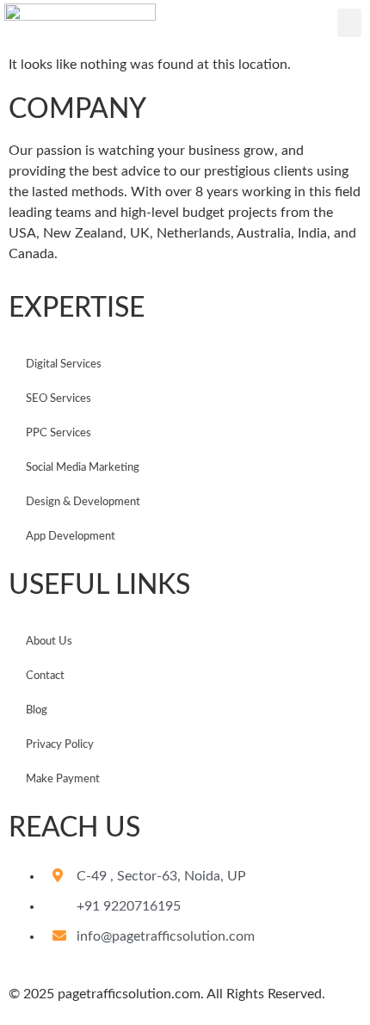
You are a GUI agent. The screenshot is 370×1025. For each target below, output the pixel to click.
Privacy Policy (60, 744)
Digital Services (64, 364)
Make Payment (63, 779)
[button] (349, 23)
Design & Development (83, 502)
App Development (70, 536)
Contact (45, 676)
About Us (49, 641)
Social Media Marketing (82, 467)
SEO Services (58, 398)
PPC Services (58, 433)
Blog (36, 710)
